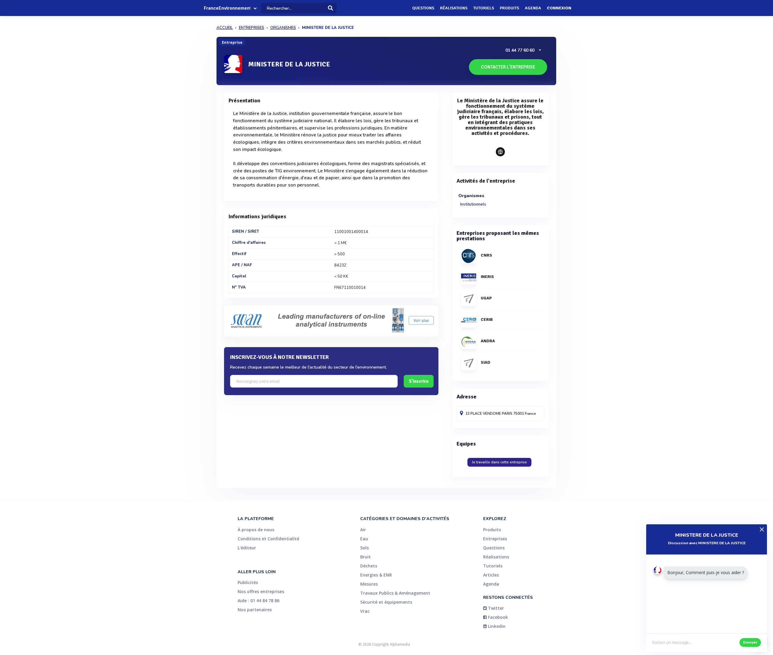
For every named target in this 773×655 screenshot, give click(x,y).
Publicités (248, 582)
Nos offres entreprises (261, 591)
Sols (364, 548)
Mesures (369, 584)
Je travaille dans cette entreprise (499, 462)
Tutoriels (483, 8)
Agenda (533, 8)
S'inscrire (418, 381)
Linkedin (496, 626)
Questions (423, 8)
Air (363, 529)
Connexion (559, 8)
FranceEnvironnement (227, 8)
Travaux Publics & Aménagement (395, 593)
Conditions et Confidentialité (268, 539)
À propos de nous (256, 529)
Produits (509, 8)
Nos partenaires (255, 609)
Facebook (497, 617)
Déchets (368, 566)
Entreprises (495, 539)
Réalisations (453, 8)
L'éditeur (247, 548)
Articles (491, 575)
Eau (364, 539)
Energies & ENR (376, 575)
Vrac (365, 611)
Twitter (495, 608)
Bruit (365, 557)
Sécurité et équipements (386, 602)
